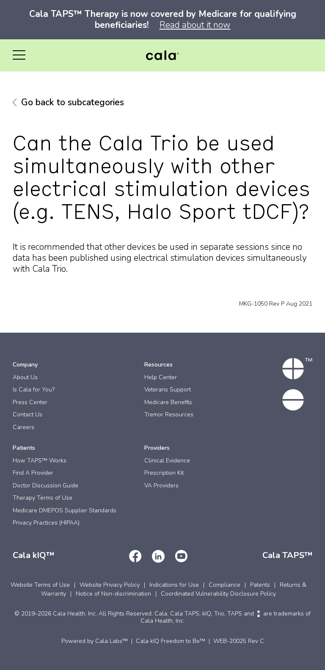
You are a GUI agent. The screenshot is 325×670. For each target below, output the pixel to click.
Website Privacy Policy (110, 585)
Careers (23, 427)
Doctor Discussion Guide (45, 485)
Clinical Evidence (167, 461)
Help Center (160, 377)
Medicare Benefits (168, 402)
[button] (19, 55)
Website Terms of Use (40, 585)
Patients (24, 448)
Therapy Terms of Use (42, 498)
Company (25, 365)
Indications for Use (174, 585)
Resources (158, 365)
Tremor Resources (168, 414)
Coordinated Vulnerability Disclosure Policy (218, 594)
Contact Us (27, 414)
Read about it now (195, 25)
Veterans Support (167, 390)
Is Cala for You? (34, 390)
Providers (157, 448)
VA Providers (161, 485)
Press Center (30, 402)
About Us (25, 377)
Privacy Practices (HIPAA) (46, 523)
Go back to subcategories (72, 102)
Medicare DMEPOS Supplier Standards (64, 510)
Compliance (224, 585)
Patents (260, 585)
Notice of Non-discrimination (113, 594)
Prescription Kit (164, 473)
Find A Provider (33, 473)
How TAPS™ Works (39, 461)
